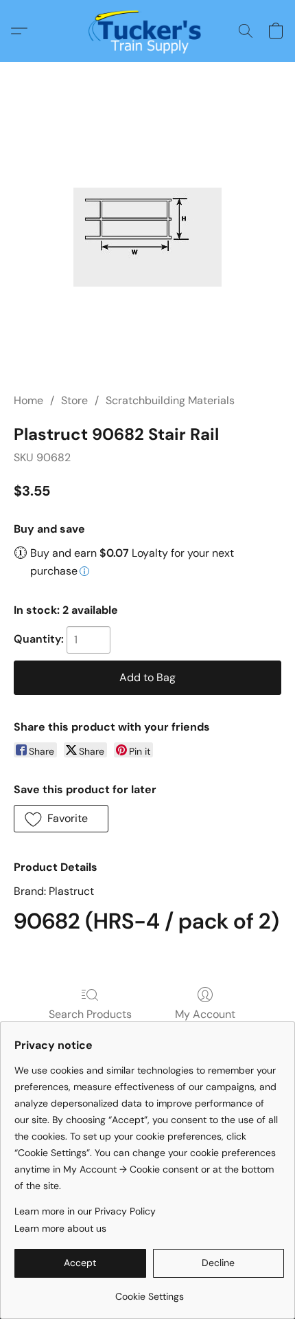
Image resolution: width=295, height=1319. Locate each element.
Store (74, 400)
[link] (149, 1291)
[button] (147, 31)
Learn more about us (60, 1228)
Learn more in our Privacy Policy (85, 1211)
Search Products (90, 1014)
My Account (205, 1014)
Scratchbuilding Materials (170, 400)
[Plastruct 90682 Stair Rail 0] (147, 237)
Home (28, 400)
